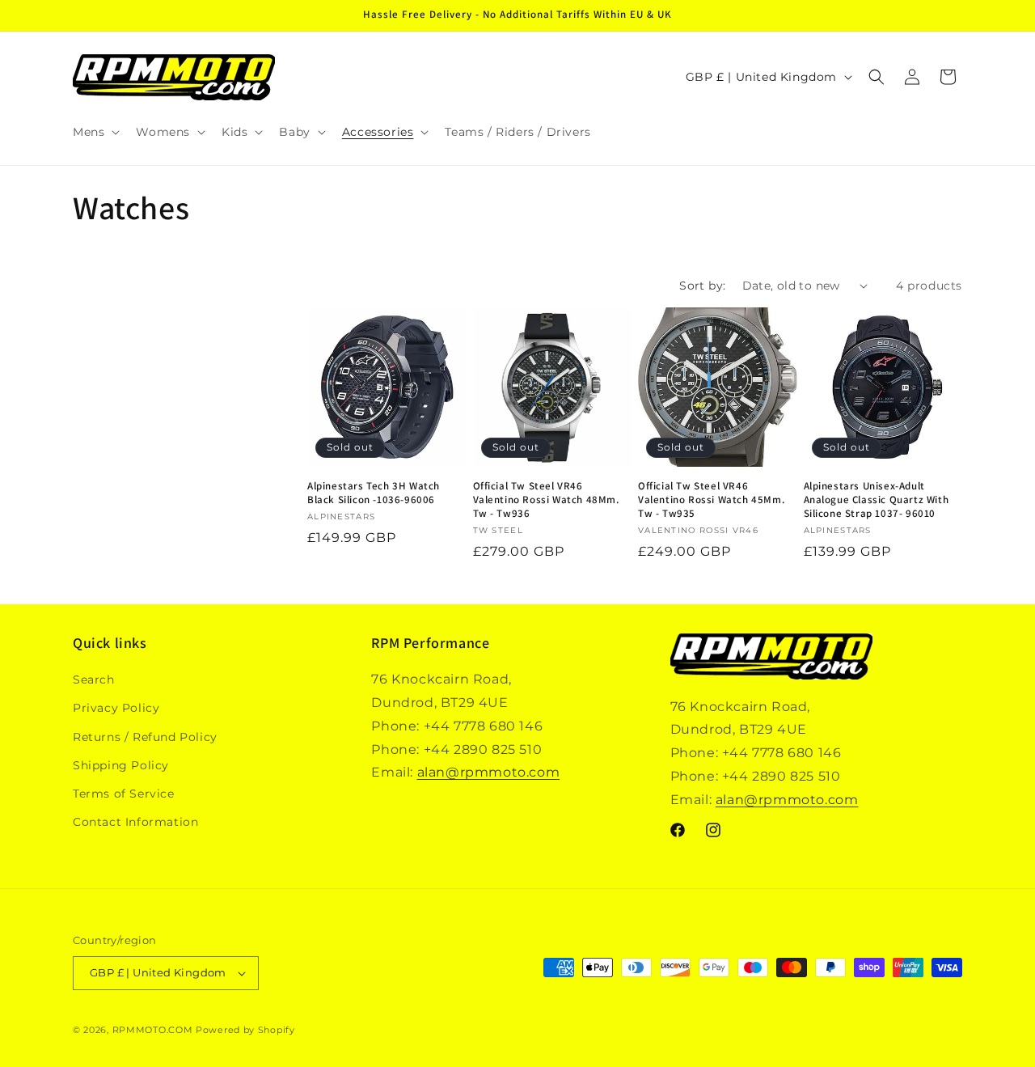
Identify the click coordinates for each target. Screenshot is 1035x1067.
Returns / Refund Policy (145, 737)
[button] (94, 132)
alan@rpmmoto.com (488, 772)
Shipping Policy (121, 765)
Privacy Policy (116, 708)
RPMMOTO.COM (152, 1029)
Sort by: (702, 285)
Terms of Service (124, 793)
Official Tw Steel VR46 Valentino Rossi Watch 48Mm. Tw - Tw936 (546, 500)
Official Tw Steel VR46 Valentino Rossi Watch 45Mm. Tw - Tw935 (711, 500)
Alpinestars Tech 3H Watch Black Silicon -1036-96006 (373, 493)
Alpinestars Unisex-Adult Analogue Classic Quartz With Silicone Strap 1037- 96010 (876, 500)
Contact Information (135, 822)
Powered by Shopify (245, 1029)
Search (94, 679)
